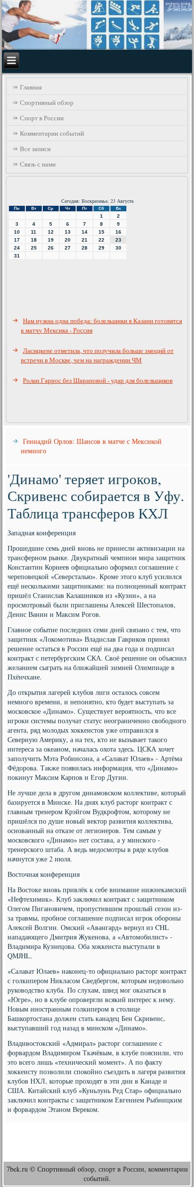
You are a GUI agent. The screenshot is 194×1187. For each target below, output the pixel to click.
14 (85, 232)
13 (68, 232)
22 (101, 240)
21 (85, 240)
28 (85, 248)
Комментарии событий (52, 133)
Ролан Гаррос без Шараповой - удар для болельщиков (98, 380)
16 (118, 232)
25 (34, 248)
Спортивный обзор (47, 102)
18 (34, 240)
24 (17, 248)
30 (118, 248)
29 (101, 248)
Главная (31, 87)
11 (33, 232)
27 (68, 248)
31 (17, 255)
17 (17, 240)
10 (17, 232)
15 (101, 232)
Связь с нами (38, 164)
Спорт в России (42, 117)
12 (51, 232)
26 (51, 248)
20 (68, 240)
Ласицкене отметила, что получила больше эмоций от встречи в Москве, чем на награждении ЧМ (97, 355)
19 (51, 240)
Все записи (35, 148)
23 (118, 240)
